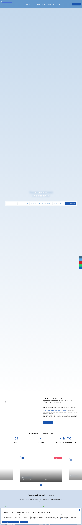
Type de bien (21, 202)
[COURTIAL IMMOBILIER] (8, 4)
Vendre (50, 4)
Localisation (33, 203)
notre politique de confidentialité (64, 518)
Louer (54, 4)
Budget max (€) (46, 203)
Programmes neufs (41, 4)
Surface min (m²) (58, 203)
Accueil (28, 4)
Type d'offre (9, 202)
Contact (59, 4)
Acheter (33, 4)
